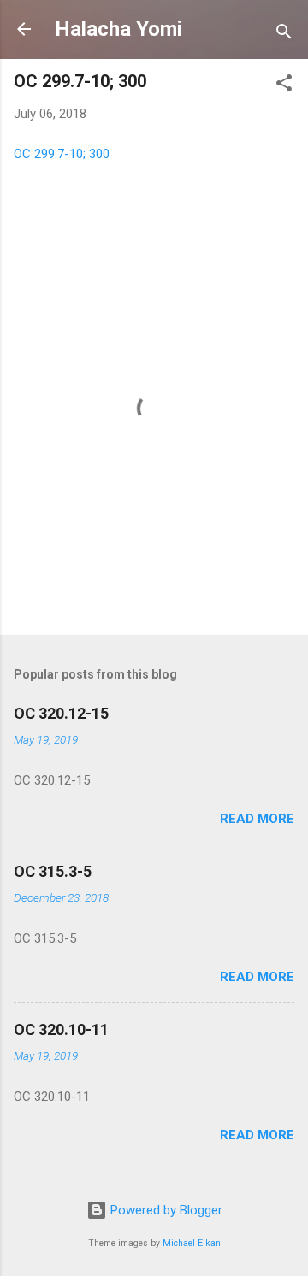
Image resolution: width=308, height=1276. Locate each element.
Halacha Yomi (118, 29)
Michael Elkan (192, 1243)
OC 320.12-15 (61, 713)
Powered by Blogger (164, 1210)
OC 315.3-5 (53, 871)
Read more (257, 818)
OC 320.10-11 (61, 1029)
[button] (284, 86)
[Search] (284, 35)
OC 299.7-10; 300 (62, 154)
